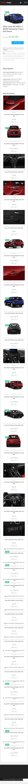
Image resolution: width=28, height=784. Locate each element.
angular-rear (16, 54)
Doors (20, 54)
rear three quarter (21, 58)
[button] (14, 10)
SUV (13, 51)
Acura (7, 111)
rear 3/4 (4, 58)
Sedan (24, 170)
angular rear (10, 54)
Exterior (19, 56)
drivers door (14, 56)
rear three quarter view (8, 60)
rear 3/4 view (9, 58)
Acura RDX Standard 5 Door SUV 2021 (15, 311)
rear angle (14, 58)
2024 (9, 49)
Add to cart (17, 42)
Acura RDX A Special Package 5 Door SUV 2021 (16, 112)
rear (22, 56)
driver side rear (8, 56)
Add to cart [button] (14, 122)
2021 (5, 111)
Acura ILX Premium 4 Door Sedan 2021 (15, 170)
